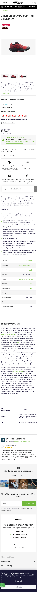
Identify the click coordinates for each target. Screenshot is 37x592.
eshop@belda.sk (20, 531)
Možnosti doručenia (9, 123)
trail (31, 288)
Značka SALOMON (16, 189)
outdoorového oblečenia (8, 334)
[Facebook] (15, 548)
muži (30, 270)
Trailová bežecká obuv (26, 265)
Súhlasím (18, 587)
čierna (21, 279)
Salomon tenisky (18, 371)
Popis (5, 189)
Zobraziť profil (17, 475)
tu (20, 577)
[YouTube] (23, 548)
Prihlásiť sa (29, 503)
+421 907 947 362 (20, 537)
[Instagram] (19, 548)
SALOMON (9, 151)
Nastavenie (18, 581)
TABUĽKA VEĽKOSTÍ (7, 107)
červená (30, 279)
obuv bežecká (27, 293)
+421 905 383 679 (20, 534)
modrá (26, 279)
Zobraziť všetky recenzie (22, 441)
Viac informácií (5, 93)
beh (31, 283)
